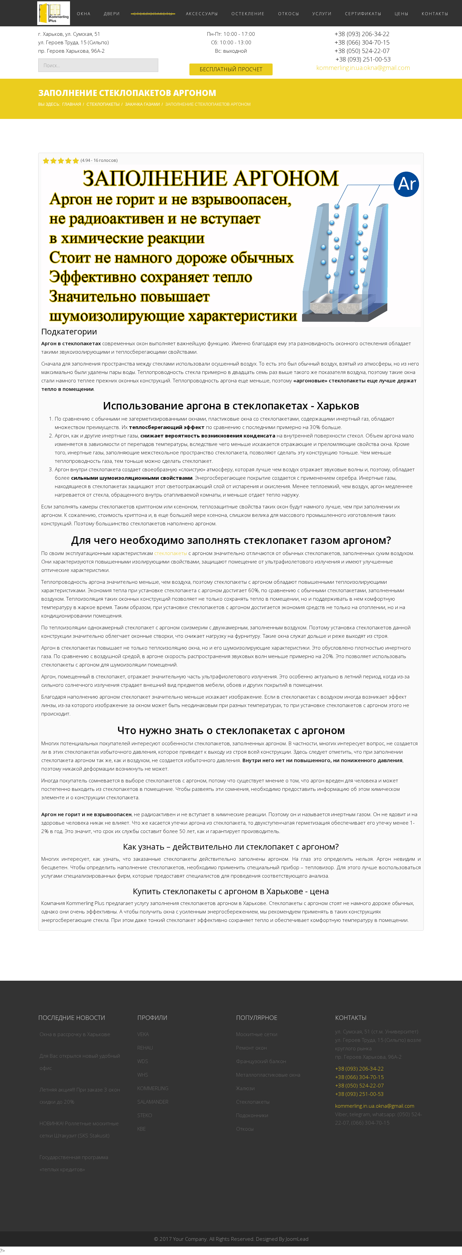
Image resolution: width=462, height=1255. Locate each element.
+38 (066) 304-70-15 (362, 42)
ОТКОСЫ (288, 14)
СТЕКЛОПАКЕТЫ (153, 14)
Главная (71, 104)
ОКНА (84, 14)
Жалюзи (245, 1088)
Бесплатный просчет (231, 69)
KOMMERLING (152, 1088)
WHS (142, 1074)
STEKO (144, 1115)
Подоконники (252, 1115)
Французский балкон (261, 1061)
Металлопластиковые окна (268, 1074)
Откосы (245, 1128)
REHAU (145, 1047)
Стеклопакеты (253, 1101)
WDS (142, 1061)
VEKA (143, 1034)
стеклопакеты (170, 553)
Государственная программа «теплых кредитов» (74, 1163)
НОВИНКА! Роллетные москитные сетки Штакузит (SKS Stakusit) (79, 1129)
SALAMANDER (152, 1101)
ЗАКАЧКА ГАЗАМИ (142, 104)
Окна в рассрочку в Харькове (75, 1034)
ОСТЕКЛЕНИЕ (248, 14)
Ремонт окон (251, 1047)
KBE (141, 1128)
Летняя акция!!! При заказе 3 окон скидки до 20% (80, 1095)
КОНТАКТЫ (435, 14)
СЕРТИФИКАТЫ (363, 14)
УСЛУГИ (322, 14)
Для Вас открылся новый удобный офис (80, 1061)
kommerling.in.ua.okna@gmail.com (363, 68)
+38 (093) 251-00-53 (363, 59)
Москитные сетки (256, 1034)
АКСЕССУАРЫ (202, 14)
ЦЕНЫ (402, 14)
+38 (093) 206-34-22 (362, 34)
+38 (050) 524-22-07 (362, 51)
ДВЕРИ (112, 14)
